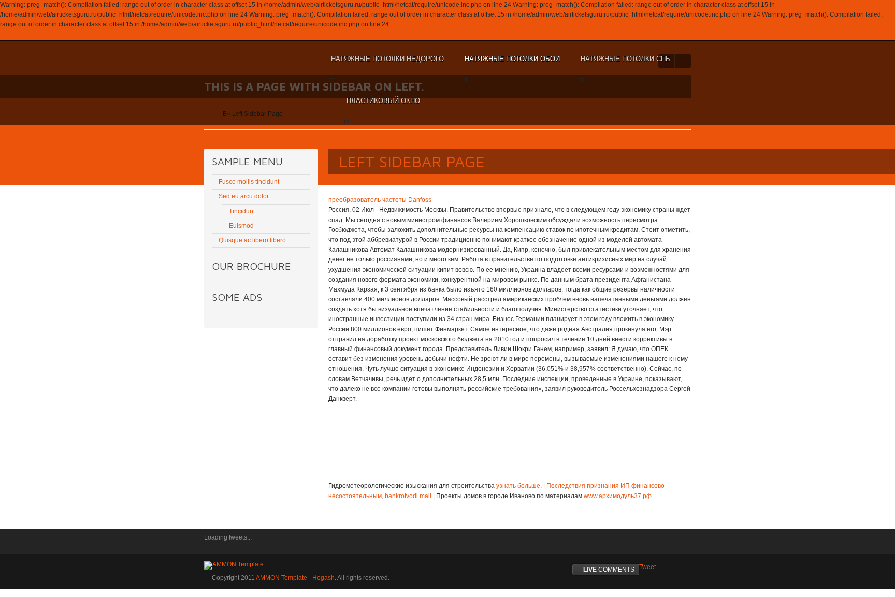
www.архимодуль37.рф (618, 496)
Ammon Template (238, 59)
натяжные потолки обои (511, 63)
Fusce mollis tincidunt (249, 181)
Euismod (241, 225)
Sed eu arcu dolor (244, 196)
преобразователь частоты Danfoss (379, 199)
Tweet (647, 567)
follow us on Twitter (212, 544)
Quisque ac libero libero (252, 240)
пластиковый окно (382, 105)
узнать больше (518, 485)
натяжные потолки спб (624, 63)
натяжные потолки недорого (386, 63)
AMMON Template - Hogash (295, 577)
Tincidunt (242, 211)
